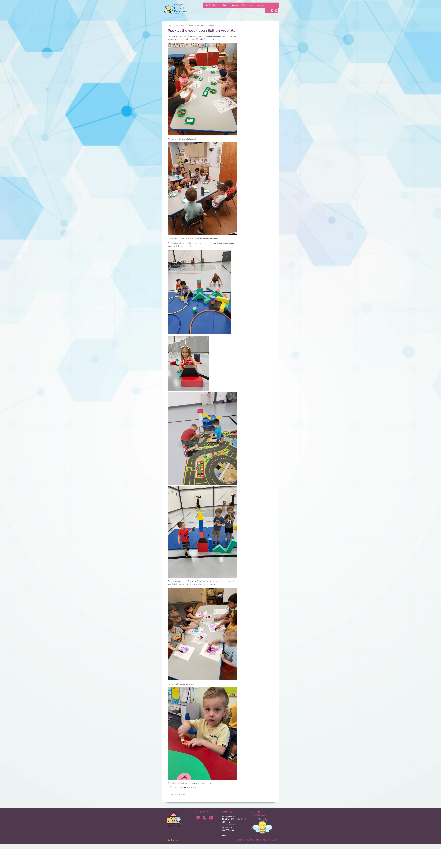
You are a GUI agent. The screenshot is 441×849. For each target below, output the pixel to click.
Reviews (260, 5)
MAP (224, 836)
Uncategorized (180, 25)
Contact (235, 5)
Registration (247, 5)
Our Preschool (211, 5)
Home (169, 25)
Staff (224, 5)
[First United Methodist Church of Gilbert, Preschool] (176, 9)
